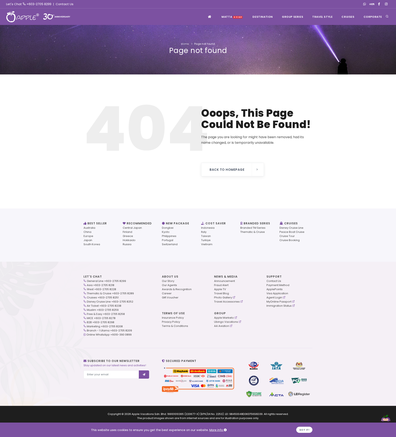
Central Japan (132, 228)
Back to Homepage (227, 169)
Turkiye (206, 240)
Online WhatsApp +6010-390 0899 (109, 335)
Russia (127, 244)
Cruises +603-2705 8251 (103, 297)
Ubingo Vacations (226, 322)
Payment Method (277, 285)
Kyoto (166, 232)
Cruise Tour (287, 236)
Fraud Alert (221, 285)
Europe (88, 236)
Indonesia (207, 228)
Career (167, 293)
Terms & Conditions (175, 326)
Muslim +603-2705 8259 (103, 310)
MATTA (232, 17)
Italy (203, 232)
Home (185, 44)
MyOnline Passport (278, 302)
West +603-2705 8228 (101, 289)
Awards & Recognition (177, 289)
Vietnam (206, 244)
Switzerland (170, 244)
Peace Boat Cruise (291, 232)
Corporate (373, 17)
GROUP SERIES (292, 17)
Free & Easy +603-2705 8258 (106, 314)
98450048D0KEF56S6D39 (246, 414)
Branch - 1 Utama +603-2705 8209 (109, 330)
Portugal (167, 240)
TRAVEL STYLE (322, 17)
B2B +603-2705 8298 (100, 322)
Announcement (224, 281)
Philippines (169, 236)
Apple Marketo (224, 318)
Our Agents (169, 285)
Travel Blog (221, 293)
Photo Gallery (223, 297)
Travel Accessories (227, 302)
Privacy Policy (171, 322)
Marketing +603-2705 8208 (105, 326)
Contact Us (64, 4)
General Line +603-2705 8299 (106, 281)
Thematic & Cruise (252, 232)
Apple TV (220, 289)
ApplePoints (274, 289)
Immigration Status (279, 306)
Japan (88, 240)
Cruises (348, 17)
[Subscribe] (144, 374)
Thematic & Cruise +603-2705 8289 (110, 293)
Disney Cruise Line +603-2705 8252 (110, 302)
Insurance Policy (173, 318)
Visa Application (277, 293)
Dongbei (167, 228)
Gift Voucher (170, 297)
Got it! (304, 429)
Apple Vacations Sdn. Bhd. (149, 414)
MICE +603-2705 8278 (101, 318)
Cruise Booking (289, 240)
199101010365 (175, 414)
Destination (262, 17)
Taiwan (206, 236)
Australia (89, 228)
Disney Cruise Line (291, 228)
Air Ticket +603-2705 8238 (104, 306)
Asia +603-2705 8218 (100, 285)
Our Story (168, 281)
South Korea (92, 244)
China (87, 232)
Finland (127, 232)
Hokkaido (129, 240)
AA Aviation (221, 326)
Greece (128, 236)
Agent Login (274, 297)
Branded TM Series (252, 228)
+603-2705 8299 (39, 4)
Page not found (204, 44)
